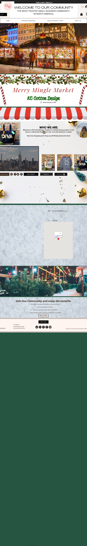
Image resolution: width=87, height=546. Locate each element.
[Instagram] (43, 327)
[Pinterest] (40, 327)
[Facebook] (46, 327)
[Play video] (17, 158)
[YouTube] (50, 327)
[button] (81, 14)
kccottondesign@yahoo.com (59, 211)
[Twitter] (36, 327)
